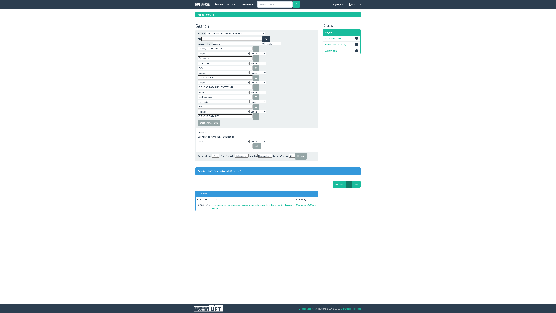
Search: (201, 33)
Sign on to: (356, 4)
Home (220, 4)
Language (336, 4)
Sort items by (228, 156)
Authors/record (280, 156)
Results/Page (204, 156)
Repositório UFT (206, 14)
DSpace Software (307, 308)
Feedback (357, 308)
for (199, 38)
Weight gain (331, 50)
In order (253, 156)
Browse (231, 4)
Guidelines (246, 4)
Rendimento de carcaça (336, 44)
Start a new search (209, 122)
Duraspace (346, 308)
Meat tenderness (333, 38)
